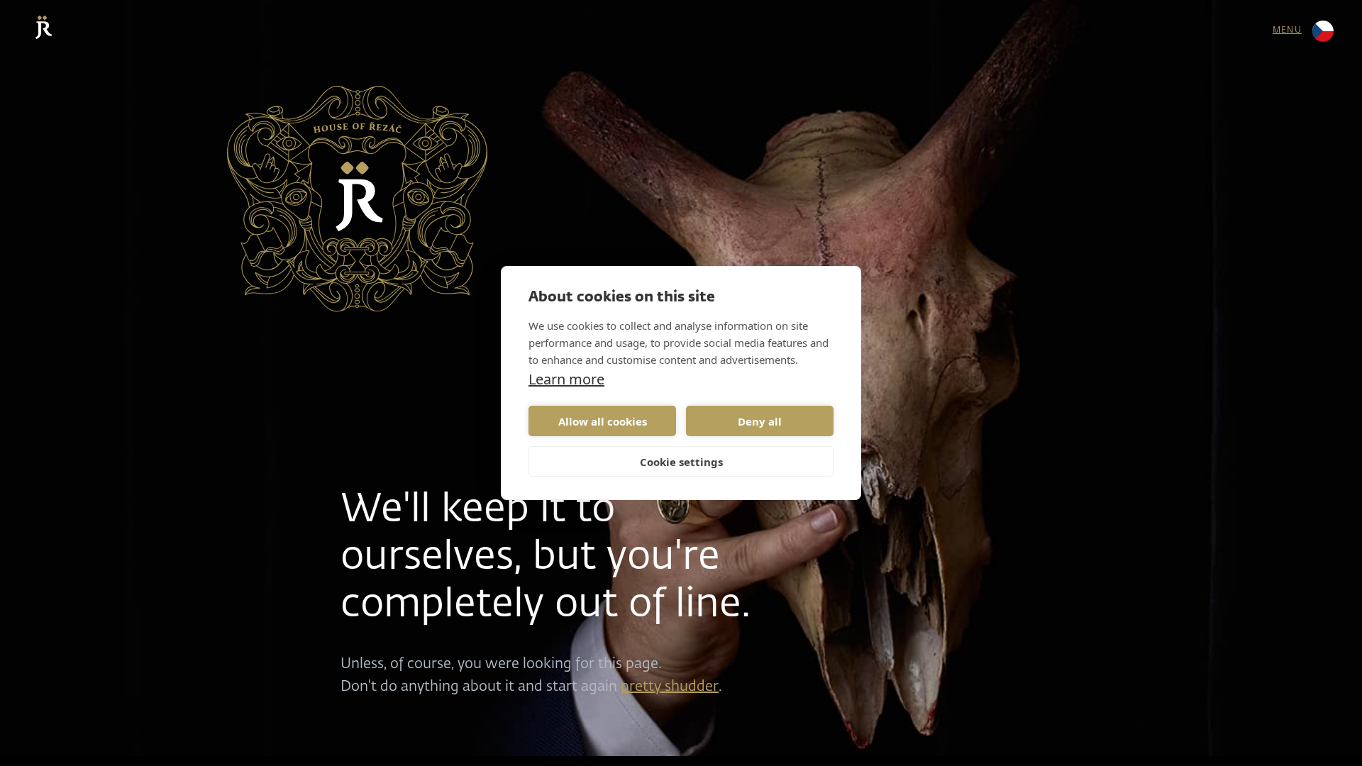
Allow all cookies (602, 421)
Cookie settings (681, 462)
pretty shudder (670, 686)
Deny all (760, 421)
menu (1287, 30)
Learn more (566, 379)
